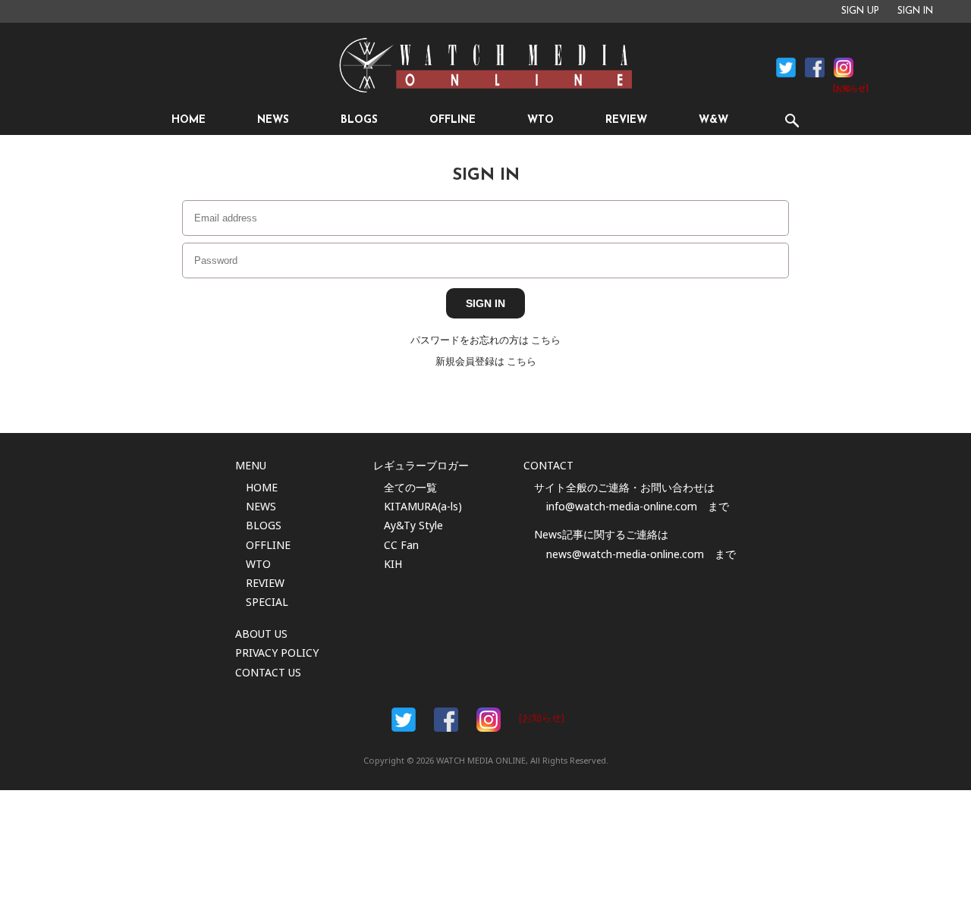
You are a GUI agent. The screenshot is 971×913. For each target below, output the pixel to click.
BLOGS (359, 120)
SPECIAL (267, 602)
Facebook (786, 67)
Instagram (843, 67)
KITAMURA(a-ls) (423, 506)
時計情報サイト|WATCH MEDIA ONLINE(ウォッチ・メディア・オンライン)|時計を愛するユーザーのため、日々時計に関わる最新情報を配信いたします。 (485, 65)
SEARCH (791, 120)
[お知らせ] (851, 89)
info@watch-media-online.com (621, 506)
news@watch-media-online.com (625, 554)
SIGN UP (860, 11)
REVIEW (626, 120)
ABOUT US (261, 633)
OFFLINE (452, 120)
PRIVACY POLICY (277, 652)
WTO (540, 120)
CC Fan (401, 545)
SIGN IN (915, 11)
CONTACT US (268, 672)
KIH (393, 564)
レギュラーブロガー (421, 465)
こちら (546, 340)
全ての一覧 (410, 487)
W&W (713, 120)
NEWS (273, 120)
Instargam (488, 719)
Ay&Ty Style (413, 525)
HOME (188, 120)
